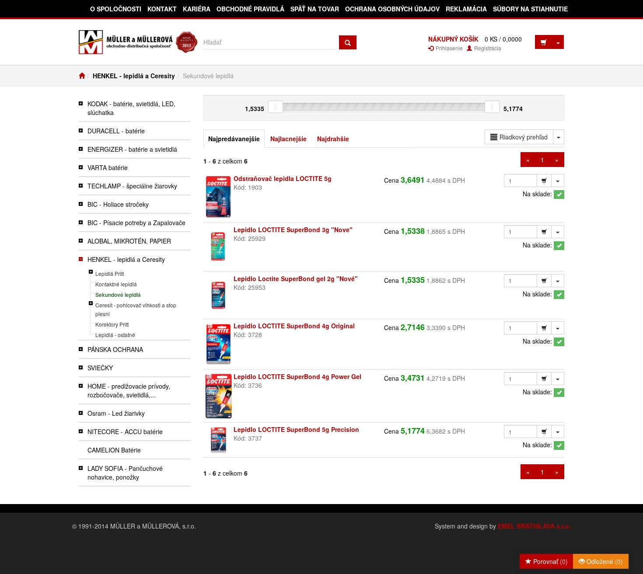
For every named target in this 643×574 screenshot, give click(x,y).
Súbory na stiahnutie (530, 8)
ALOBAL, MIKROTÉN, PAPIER (129, 241)
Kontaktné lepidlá (116, 284)
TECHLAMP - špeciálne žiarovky (132, 185)
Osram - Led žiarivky (116, 413)
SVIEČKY (100, 367)
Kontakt (162, 8)
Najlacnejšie (288, 138)
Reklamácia (466, 8)
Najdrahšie (333, 138)
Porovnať (549, 561)
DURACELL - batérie (116, 130)
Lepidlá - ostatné (115, 334)
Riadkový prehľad (524, 136)
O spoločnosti (115, 8)
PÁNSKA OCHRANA (115, 349)
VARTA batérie (107, 167)
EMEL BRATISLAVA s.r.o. (534, 526)
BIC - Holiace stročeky (118, 204)
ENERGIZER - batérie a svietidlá (132, 149)
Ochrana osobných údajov (392, 8)
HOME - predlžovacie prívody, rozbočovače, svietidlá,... (128, 390)
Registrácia (487, 48)
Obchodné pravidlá (250, 8)
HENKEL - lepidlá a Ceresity (134, 75)
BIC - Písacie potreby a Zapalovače (136, 222)
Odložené (604, 561)
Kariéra (196, 8)
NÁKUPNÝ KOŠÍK (453, 39)
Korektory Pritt (112, 324)
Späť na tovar (314, 8)
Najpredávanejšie (234, 138)
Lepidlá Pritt (109, 273)
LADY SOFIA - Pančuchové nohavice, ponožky (125, 472)
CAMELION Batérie (114, 449)
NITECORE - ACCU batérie (125, 431)
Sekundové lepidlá (118, 295)
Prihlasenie (448, 48)
